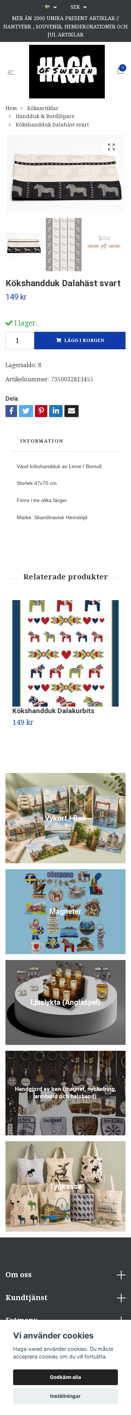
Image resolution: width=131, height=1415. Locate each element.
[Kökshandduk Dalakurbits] (65, 654)
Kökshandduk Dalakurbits (53, 711)
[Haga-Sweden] (67, 72)
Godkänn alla (65, 1377)
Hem (11, 109)
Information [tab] (41, 442)
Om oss (18, 1276)
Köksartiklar (43, 109)
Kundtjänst (26, 1298)
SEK (76, 7)
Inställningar (65, 1396)
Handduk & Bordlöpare (45, 117)
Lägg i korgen (84, 341)
